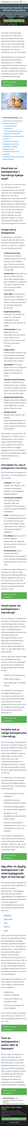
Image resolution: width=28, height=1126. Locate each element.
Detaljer (9, 1115)
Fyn (10, 1068)
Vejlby (6, 930)
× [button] (26, 1106)
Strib (5, 923)
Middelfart (7, 915)
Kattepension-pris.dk (10, 2)
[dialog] (14, 1115)
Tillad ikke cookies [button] (14, 1122)
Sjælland (21, 1068)
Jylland (3, 1068)
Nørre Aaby (8, 919)
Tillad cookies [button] (14, 1118)
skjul (21, 118)
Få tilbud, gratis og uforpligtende (14, 21)
